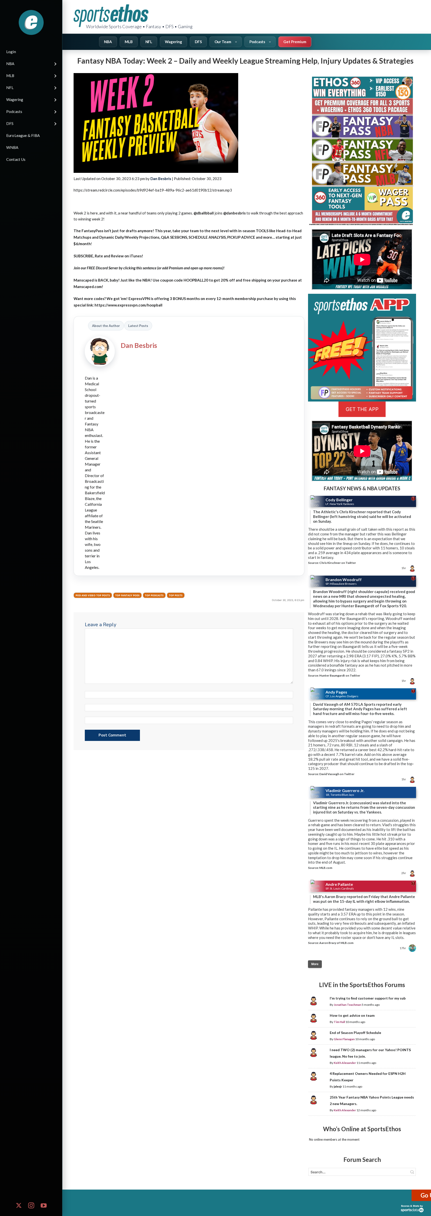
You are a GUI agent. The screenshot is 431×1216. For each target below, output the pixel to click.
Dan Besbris (160, 178)
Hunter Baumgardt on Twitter (339, 675)
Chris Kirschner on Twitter (337, 563)
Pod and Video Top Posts (93, 595)
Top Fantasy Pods (127, 595)
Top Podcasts (154, 595)
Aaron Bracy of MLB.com (336, 943)
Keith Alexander (345, 1063)
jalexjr (338, 1086)
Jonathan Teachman (347, 1005)
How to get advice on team (352, 1015)
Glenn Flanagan (344, 1039)
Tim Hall (339, 1022)
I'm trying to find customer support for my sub (368, 998)
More (315, 964)
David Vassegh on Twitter (336, 774)
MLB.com (325, 868)
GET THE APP (362, 409)
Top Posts (176, 595)
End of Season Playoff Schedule (355, 1032)
